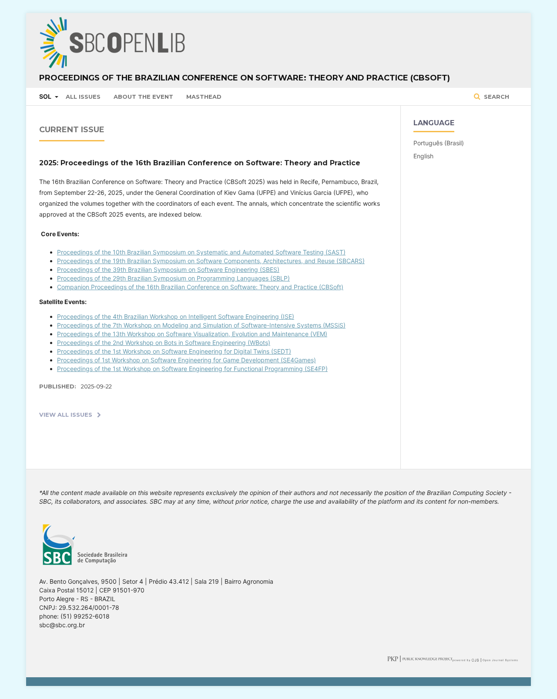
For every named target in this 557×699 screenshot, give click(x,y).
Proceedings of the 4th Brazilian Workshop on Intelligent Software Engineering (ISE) (175, 316)
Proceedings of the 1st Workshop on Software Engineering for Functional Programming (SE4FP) (192, 368)
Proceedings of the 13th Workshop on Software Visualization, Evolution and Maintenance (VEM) (192, 334)
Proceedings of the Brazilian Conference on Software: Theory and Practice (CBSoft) (244, 78)
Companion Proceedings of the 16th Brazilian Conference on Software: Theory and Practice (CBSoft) (200, 287)
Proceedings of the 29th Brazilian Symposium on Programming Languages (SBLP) (173, 278)
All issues (83, 96)
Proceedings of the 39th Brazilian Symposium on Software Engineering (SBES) (168, 269)
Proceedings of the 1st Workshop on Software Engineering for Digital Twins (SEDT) (174, 351)
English (423, 156)
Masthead (203, 96)
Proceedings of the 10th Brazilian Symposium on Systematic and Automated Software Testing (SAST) (201, 252)
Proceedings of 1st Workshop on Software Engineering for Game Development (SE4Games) (186, 360)
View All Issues (65, 414)
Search (495, 96)
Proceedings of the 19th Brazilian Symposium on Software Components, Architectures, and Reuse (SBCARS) (211, 260)
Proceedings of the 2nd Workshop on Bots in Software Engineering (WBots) (163, 342)
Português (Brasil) (438, 143)
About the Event (143, 96)
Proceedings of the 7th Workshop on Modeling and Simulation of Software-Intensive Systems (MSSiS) (201, 325)
